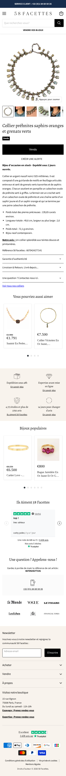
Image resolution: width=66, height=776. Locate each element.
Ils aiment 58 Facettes (17, 414)
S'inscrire (52, 653)
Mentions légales (33, 764)
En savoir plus (17, 386)
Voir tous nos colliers (13, 286)
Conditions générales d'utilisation (20, 760)
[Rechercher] (59, 23)
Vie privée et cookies (48, 760)
